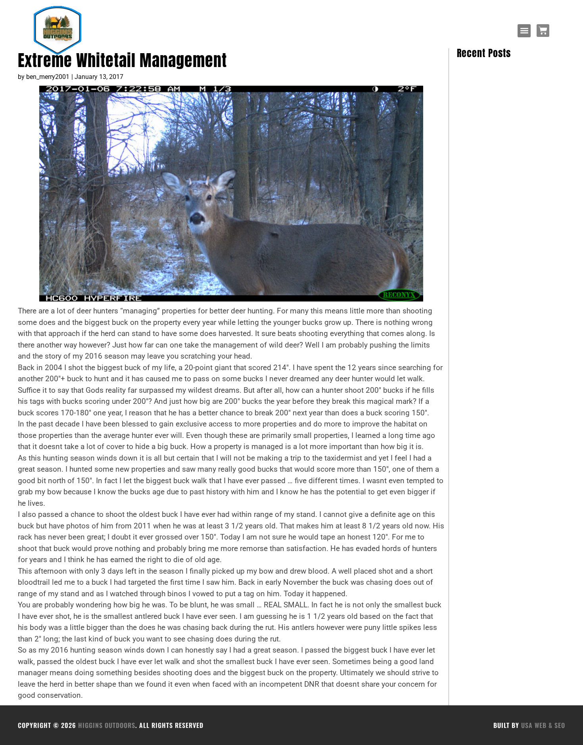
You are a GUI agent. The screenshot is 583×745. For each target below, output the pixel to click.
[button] (524, 30)
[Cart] (543, 30)
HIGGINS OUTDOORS (106, 725)
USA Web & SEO (543, 725)
